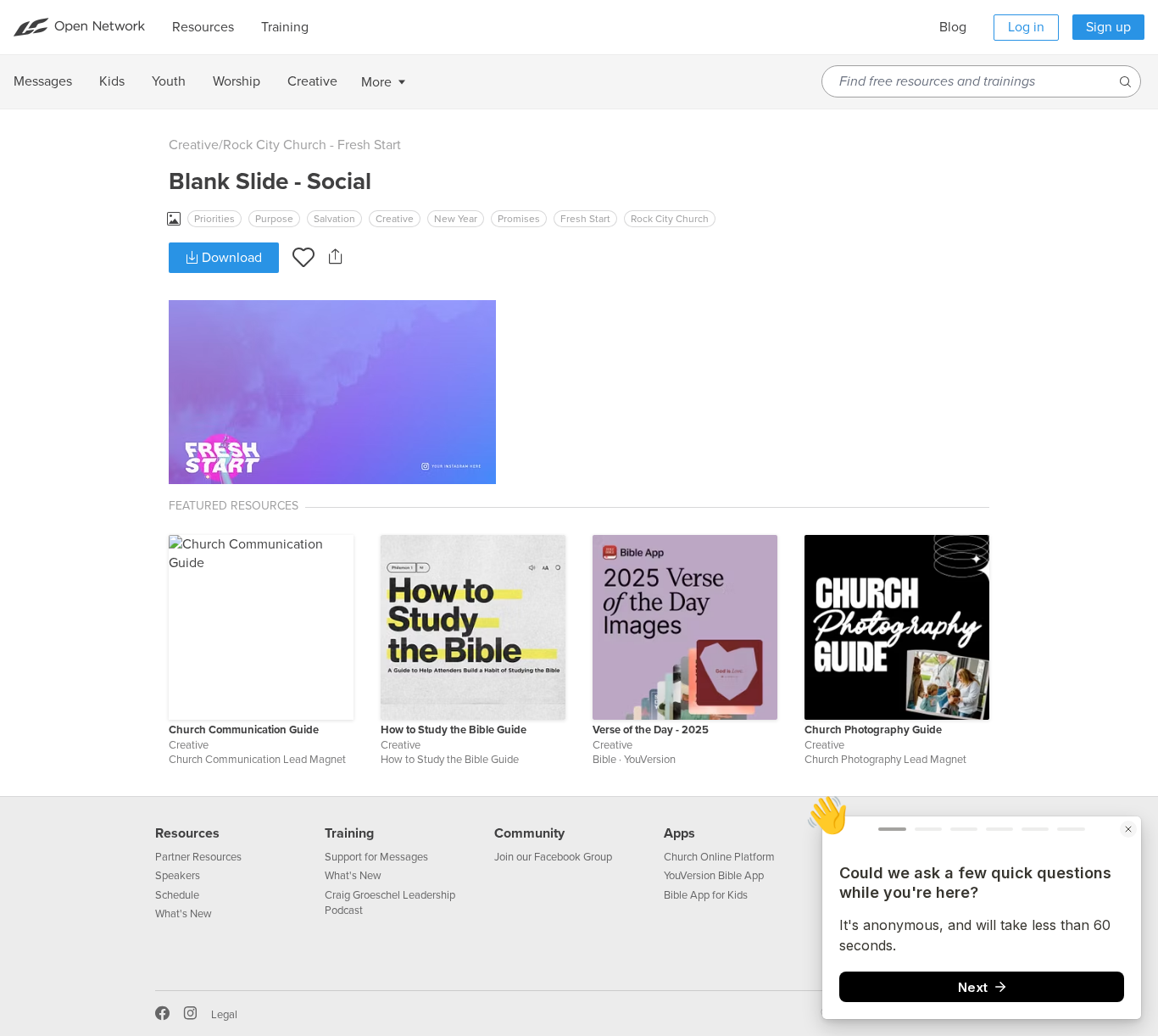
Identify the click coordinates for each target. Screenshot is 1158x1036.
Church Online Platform (719, 857)
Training (349, 833)
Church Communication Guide (244, 730)
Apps (679, 833)
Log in (1026, 27)
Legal (224, 1015)
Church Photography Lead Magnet (885, 759)
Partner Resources (198, 857)
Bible (604, 759)
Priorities (214, 219)
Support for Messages (376, 857)
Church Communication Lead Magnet (257, 759)
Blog (952, 27)
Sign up (1108, 27)
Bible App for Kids (706, 895)
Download (230, 257)
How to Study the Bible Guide (453, 730)
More (376, 82)
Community (529, 833)
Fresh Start (585, 219)
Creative (194, 144)
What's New (183, 914)
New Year (455, 219)
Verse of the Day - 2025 (651, 730)
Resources (187, 833)
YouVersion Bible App (714, 876)
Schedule (177, 895)
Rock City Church (670, 219)
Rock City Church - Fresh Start (312, 144)
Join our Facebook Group (553, 857)
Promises (519, 219)
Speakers (177, 876)
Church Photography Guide (873, 730)
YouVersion (650, 759)
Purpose (274, 219)
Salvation (334, 219)
